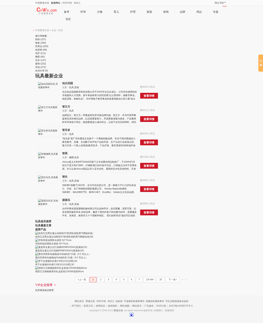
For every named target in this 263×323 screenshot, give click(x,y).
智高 (65, 153)
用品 (199, 11)
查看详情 (149, 95)
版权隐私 (112, 305)
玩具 (60, 30)
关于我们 (76, 305)
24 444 (150, 279)
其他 (37, 67)
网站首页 (79, 301)
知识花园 (67, 83)
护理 (133, 11)
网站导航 (219, 3)
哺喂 (37, 56)
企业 (53, 30)
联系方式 (88, 305)
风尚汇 (77, 3)
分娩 (99, 11)
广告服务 (149, 305)
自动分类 (39, 70)
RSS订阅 (161, 305)
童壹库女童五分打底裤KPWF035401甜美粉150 (59, 250)
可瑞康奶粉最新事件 (134, 301)
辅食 (37, 42)
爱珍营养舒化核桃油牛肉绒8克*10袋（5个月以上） (61, 257)
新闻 (166, 11)
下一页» (172, 279)
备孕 (66, 11)
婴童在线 (90, 301)
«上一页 (82, 279)
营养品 (38, 46)
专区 (68, 19)
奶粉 (37, 39)
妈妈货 (119, 301)
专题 (215, 11)
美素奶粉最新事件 (155, 301)
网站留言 (137, 305)
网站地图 (124, 305)
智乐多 (66, 129)
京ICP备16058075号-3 (181, 305)
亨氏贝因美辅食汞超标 (176, 301)
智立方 (66, 106)
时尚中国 (67, 3)
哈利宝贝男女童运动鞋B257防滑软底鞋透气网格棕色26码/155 (67, 236)
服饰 (37, 63)
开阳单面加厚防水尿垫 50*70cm (51, 243)
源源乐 (66, 199)
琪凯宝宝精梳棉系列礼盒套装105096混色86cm (59, 271)
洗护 (37, 53)
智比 (65, 176)
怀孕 (83, 11)
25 (161, 279)
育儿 (116, 11)
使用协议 (100, 305)
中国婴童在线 (42, 3)
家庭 (149, 11)
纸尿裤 (38, 49)
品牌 (182, 11)
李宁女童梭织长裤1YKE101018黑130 (54, 264)
